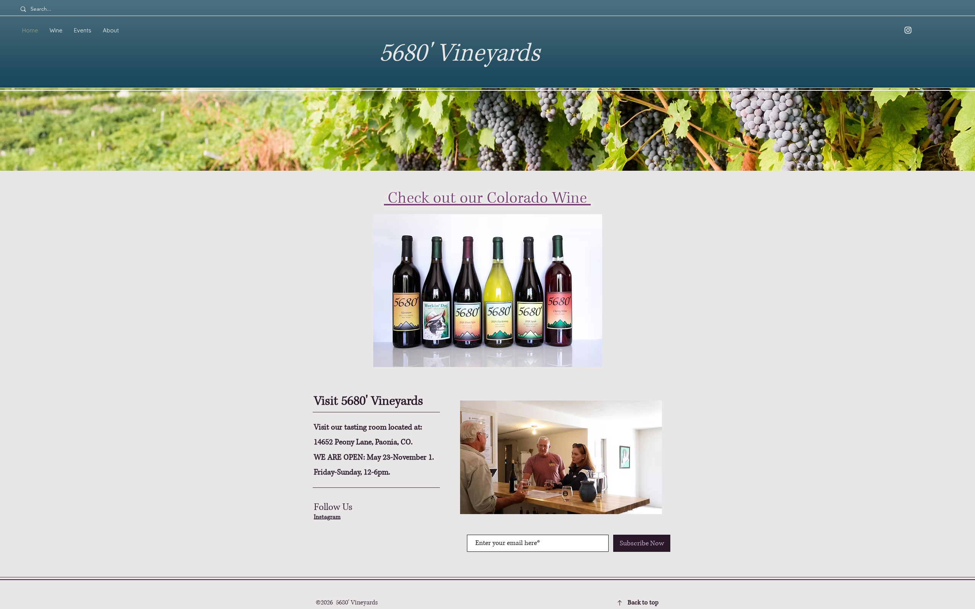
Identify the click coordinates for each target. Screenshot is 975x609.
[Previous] (43, 277)
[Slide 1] (487, 364)
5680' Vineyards (459, 54)
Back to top (643, 602)
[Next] (932, 277)
